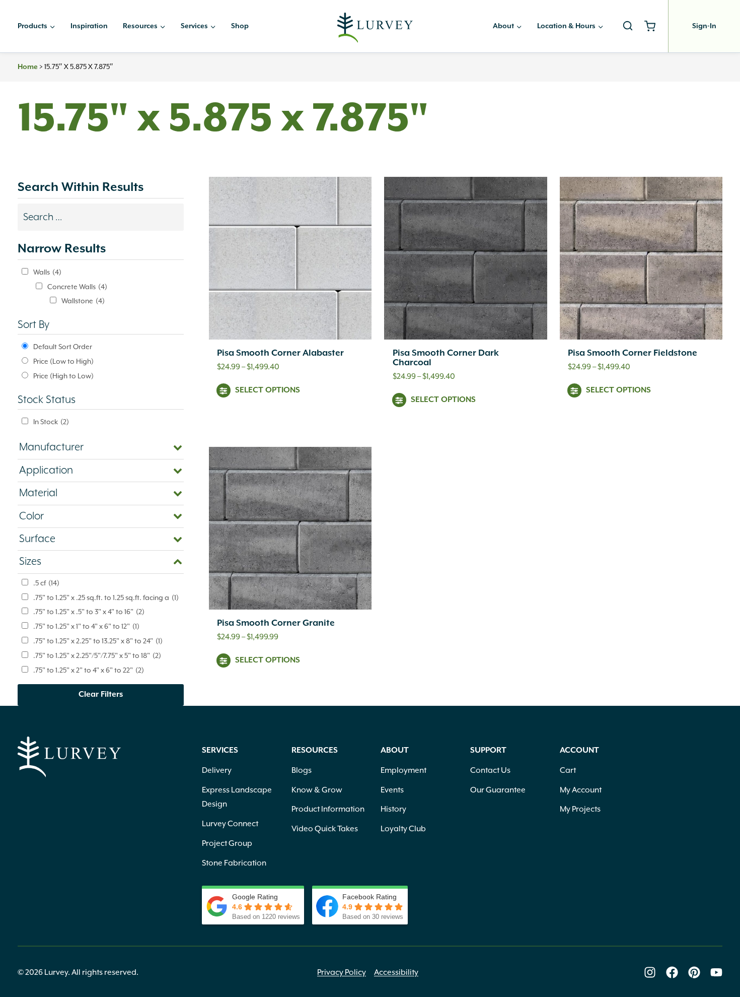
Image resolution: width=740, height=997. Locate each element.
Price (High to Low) (63, 376)
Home (28, 67)
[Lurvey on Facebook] (672, 972)
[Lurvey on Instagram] (650, 972)
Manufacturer (51, 447)
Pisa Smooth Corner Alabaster (280, 353)
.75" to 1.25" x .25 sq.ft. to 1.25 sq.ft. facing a (106, 597)
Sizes (30, 562)
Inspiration (89, 26)
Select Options (267, 390)
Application (46, 470)
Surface (37, 539)
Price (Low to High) (63, 361)
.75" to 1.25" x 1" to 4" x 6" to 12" (86, 626)
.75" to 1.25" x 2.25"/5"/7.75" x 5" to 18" (97, 655)
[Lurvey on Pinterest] (694, 972)
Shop (240, 26)
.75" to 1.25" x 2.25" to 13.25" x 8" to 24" (98, 641)
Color (31, 516)
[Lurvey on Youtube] (716, 972)
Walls (47, 272)
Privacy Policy (341, 972)
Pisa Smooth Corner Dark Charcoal (446, 358)
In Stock (51, 422)
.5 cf (46, 583)
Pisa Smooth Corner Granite (276, 623)
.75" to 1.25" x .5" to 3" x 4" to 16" (88, 612)
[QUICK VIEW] (290, 258)
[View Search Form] (627, 26)
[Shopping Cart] (653, 26)
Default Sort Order (62, 347)
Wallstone (83, 301)
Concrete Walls (77, 287)
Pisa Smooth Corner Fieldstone (632, 353)
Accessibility (396, 972)
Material (38, 493)
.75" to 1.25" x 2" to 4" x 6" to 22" (88, 670)
